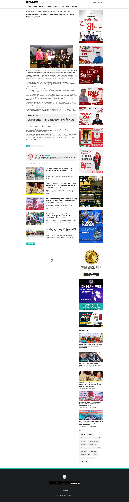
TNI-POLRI (74, 6)
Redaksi (94, 2)
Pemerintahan (33, 11)
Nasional (35, 6)
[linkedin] (38, 149)
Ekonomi (90, 434)
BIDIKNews (69, 495)
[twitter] (95, 6)
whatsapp (64, 487)
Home (29, 6)
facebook (49, 487)
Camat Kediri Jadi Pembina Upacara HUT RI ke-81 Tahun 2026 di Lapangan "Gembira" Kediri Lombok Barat (91, 423)
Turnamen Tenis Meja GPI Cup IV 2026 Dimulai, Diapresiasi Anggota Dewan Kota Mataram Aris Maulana (35, 119)
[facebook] (93, 6)
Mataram (83, 444)
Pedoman (100, 2)
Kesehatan (83, 441)
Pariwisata (83, 451)
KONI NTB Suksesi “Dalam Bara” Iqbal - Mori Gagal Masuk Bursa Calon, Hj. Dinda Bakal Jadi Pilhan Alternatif (51, 119)
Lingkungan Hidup (94, 441)
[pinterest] (35, 149)
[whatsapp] (97, 6)
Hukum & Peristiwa (85, 437)
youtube (81, 487)
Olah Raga (83, 379)
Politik (95, 454)
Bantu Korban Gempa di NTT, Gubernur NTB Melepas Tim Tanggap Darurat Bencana (61, 230)
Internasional (42, 6)
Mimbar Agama (56, 6)
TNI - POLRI (84, 461)
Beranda (28, 11)
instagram (72, 487)
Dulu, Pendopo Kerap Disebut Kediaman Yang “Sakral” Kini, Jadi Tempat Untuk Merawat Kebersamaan (67, 119)
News (67, 6)
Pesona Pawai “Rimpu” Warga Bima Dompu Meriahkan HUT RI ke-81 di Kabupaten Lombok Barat (90, 346)
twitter (57, 487)
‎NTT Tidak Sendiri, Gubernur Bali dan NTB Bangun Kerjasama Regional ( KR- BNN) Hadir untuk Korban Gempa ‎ (90, 365)
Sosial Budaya (91, 458)
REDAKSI (65, 490)
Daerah (49, 6)
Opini (63, 6)
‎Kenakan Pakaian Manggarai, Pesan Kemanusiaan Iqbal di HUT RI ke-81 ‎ (58, 215)
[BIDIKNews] (32, 3)
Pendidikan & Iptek (85, 454)
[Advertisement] (51, 34)
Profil (82, 458)
